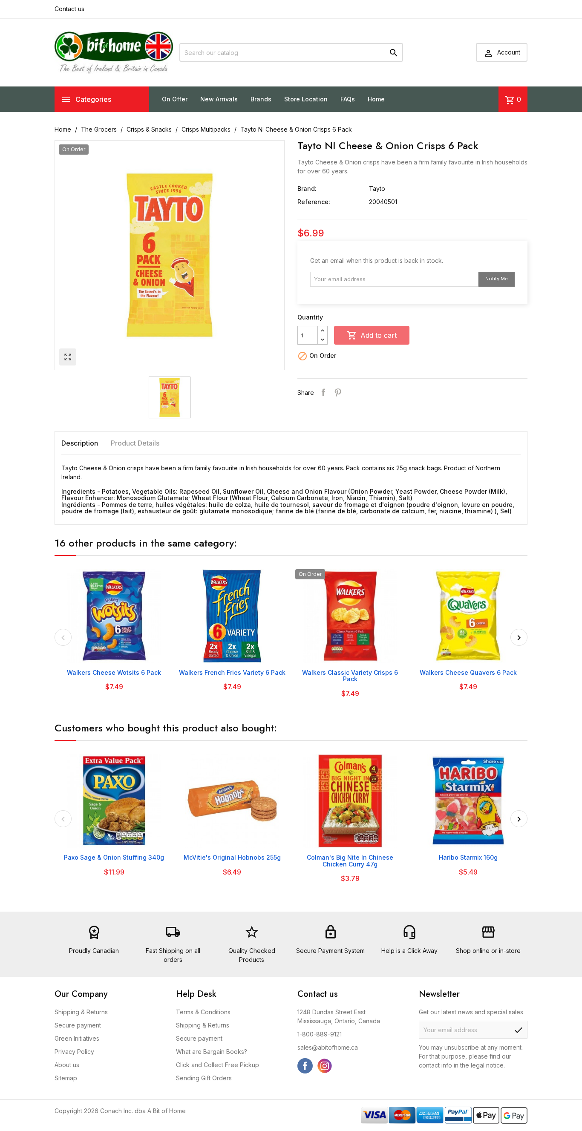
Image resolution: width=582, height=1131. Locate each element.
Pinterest (338, 392)
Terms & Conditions (203, 1012)
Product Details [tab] (135, 443)
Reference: (313, 201)
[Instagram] (324, 1065)
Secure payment (78, 1025)
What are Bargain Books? (211, 1051)
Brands (261, 99)
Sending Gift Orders (204, 1078)
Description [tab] (79, 443)
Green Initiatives (77, 1038)
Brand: (307, 188)
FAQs (347, 99)
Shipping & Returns (81, 1012)
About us (67, 1064)
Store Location (306, 99)
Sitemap (66, 1078)
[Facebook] (305, 1065)
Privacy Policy (74, 1051)
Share (323, 392)
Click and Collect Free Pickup (217, 1064)
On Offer (174, 99)
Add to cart (372, 335)
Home (376, 99)
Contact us (69, 8)
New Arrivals (219, 99)
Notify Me (496, 279)
